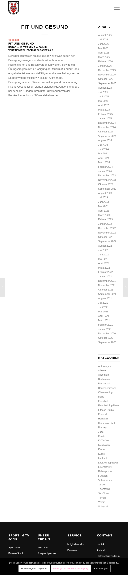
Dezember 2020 (107, 333)
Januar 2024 (105, 171)
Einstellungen (101, 568)
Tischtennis (104, 488)
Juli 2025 (103, 92)
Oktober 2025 (105, 78)
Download (72, 550)
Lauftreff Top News (108, 462)
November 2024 (107, 127)
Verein (101, 502)
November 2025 (107, 74)
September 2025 (107, 83)
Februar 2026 (105, 61)
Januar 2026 (105, 65)
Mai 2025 (103, 100)
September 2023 (107, 188)
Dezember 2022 (107, 228)
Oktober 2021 (105, 289)
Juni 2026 (103, 43)
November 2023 (107, 179)
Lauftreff (102, 458)
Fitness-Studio (16, 553)
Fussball (102, 414)
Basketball (104, 383)
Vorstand (43, 547)
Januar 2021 (105, 329)
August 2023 (105, 193)
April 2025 (103, 105)
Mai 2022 (103, 258)
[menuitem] (115, 7)
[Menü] (115, 7)
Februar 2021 (105, 324)
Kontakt (101, 544)
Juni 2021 (103, 307)
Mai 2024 (103, 153)
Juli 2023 (103, 197)
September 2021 (107, 293)
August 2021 (105, 298)
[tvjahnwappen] (24, 7)
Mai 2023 (103, 206)
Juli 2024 (103, 144)
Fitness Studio (106, 409)
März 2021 (104, 320)
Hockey (102, 427)
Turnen (102, 497)
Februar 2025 (105, 114)
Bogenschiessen (107, 388)
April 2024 (103, 158)
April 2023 (103, 210)
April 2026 (103, 52)
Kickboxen (104, 445)
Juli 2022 (103, 250)
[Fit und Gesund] (2, 287)
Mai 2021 (103, 311)
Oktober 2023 (105, 184)
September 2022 (107, 241)
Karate (101, 436)
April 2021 (103, 315)
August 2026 (105, 35)
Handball (103, 418)
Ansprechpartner (47, 553)
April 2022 (103, 263)
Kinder (101, 449)
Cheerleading (105, 392)
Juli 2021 (103, 302)
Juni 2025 (103, 96)
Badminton (104, 379)
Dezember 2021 (107, 280)
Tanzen (102, 484)
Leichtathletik (105, 466)
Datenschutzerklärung (108, 556)
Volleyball (103, 506)
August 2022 (105, 245)
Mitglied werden (75, 544)
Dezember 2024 (107, 122)
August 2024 (105, 140)
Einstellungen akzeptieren (34, 568)
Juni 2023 (103, 201)
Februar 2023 (105, 219)
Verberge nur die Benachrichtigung (70, 568)
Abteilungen (104, 366)
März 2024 (104, 162)
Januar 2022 (105, 276)
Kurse (101, 453)
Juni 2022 (103, 254)
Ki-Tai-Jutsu (104, 440)
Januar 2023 (105, 223)
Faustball (103, 401)
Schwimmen (105, 480)
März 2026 (104, 57)
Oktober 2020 (105, 337)
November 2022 (107, 232)
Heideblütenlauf (106, 423)
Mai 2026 (103, 48)
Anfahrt (101, 550)
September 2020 (107, 342)
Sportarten (14, 547)
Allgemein (103, 374)
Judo (101, 431)
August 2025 (105, 87)
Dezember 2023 (107, 175)
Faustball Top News (109, 405)
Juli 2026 (103, 39)
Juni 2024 (103, 149)
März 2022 (104, 267)
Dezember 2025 (107, 70)
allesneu (102, 370)
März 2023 (104, 215)
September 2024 (107, 136)
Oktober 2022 (105, 236)
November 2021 (107, 285)
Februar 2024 (105, 166)
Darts (101, 396)
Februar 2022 (105, 272)
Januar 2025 (105, 118)
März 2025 (104, 109)
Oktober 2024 (105, 131)
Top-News (103, 493)
